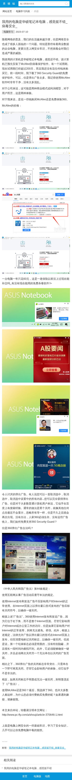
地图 (47, 776)
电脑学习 (8, 31)
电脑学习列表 (23, 11)
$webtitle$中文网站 (9, 3)
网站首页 (7, 11)
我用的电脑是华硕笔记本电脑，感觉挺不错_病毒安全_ (37, 747)
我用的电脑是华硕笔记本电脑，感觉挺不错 (28, 768)
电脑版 (37, 776)
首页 (24, 776)
